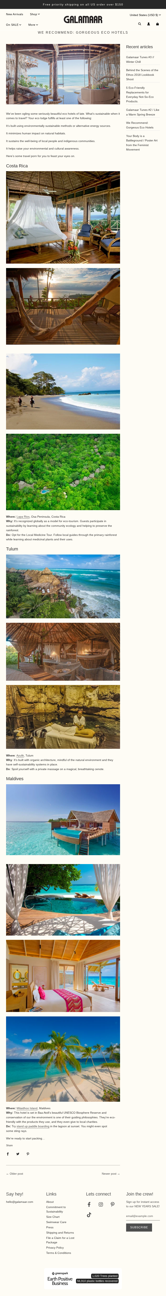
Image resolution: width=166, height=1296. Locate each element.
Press (49, 1227)
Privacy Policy (55, 1247)
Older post (16, 1173)
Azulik (20, 755)
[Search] (139, 23)
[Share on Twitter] (17, 1153)
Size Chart (53, 1216)
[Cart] (158, 23)
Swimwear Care (56, 1222)
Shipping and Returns (60, 1232)
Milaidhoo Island (27, 1108)
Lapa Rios (23, 516)
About (50, 1201)
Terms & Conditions (58, 1252)
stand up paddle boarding (33, 1126)
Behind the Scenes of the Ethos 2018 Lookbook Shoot (142, 74)
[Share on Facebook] (7, 1153)
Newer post (109, 1173)
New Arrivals (14, 14)
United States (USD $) (144, 15)
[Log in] (148, 23)
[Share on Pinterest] (28, 1153)
